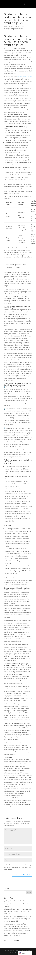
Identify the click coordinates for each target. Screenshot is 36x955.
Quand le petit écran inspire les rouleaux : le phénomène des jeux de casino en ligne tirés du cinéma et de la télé (17, 919)
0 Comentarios (18, 29)
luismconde (9, 26)
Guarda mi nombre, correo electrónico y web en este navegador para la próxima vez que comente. (17, 867)
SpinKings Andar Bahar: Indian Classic (15, 901)
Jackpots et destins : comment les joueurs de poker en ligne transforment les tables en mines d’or (18, 911)
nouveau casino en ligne (24, 77)
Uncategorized (8, 29)
